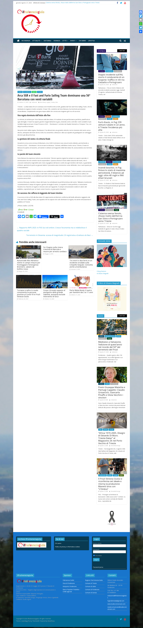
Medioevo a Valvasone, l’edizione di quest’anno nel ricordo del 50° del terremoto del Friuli (110, 345)
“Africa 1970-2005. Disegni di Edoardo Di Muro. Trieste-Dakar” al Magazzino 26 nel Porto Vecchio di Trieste (111, 438)
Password (96, 549)
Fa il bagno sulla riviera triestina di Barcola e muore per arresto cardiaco (55, 249)
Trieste (40, 92)
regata (48, 102)
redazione (34, 102)
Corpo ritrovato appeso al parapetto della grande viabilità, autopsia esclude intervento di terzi (54, 293)
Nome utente (97, 543)
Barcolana (43, 102)
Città (64, 41)
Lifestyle (91, 41)
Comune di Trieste (91, 583)
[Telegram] (141, 28)
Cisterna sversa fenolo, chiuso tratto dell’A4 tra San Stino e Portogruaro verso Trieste (73, 3)
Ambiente (102, 162)
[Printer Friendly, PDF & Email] (26, 209)
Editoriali (47, 41)
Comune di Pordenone (92, 589)
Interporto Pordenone (70, 586)
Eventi (72, 41)
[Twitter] (141, 16)
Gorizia (108, 116)
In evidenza (26, 41)
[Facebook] (141, 12)
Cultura (101, 336)
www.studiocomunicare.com (116, 604)
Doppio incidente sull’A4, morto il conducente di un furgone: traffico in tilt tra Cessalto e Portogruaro (111, 78)
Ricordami (98, 555)
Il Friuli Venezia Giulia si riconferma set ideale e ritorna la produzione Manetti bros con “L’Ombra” (110, 483)
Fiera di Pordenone (69, 583)
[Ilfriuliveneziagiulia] (18, 41)
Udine (115, 119)
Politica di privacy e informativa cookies (67, 547)
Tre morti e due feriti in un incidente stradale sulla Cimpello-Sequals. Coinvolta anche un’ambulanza (81, 263)
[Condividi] (141, 31)
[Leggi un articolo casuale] (125, 41)
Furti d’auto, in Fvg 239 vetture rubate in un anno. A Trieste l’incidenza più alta (111, 126)
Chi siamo (82, 41)
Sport (34, 92)
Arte (100, 429)
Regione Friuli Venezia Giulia (94, 580)
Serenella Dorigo (115, 445)
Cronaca (57, 41)
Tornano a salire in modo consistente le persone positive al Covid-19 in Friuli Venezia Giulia (28, 293)
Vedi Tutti (122, 50)
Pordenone (118, 71)
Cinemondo (102, 475)
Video (121, 475)
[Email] (141, 20)
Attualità (36, 41)
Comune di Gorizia (91, 593)
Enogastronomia (110, 336)
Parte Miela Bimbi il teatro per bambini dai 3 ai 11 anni (81, 291)
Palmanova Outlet (68, 580)
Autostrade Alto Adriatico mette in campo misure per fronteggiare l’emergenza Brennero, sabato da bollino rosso (28, 264)
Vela (56, 102)
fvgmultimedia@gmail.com (115, 601)
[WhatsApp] (141, 24)
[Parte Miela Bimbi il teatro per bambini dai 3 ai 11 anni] (81, 276)
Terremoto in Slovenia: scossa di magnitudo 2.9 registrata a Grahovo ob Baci (59, 235)
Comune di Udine (90, 586)
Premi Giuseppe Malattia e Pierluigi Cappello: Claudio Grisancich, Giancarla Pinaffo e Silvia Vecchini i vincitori (111, 392)
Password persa (98, 567)
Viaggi (116, 210)
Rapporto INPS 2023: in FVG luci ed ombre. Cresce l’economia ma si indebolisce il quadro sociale (52, 229)
